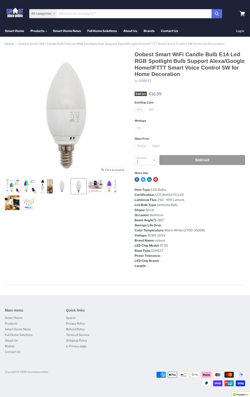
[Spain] (156, 150)
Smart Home (14, 31)
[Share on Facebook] (137, 179)
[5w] (140, 132)
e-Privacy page (76, 346)
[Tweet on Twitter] (143, 179)
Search (71, 318)
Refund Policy (75, 329)
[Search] (217, 13)
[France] (142, 150)
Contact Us (169, 31)
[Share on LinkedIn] (149, 179)
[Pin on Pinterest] (155, 179)
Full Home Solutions (102, 31)
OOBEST (145, 81)
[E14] (140, 114)
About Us (130, 31)
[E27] (151, 114)
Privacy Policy (75, 323)
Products (37, 31)
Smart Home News (67, 31)
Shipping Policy (76, 340)
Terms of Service (77, 335)
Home (9, 44)
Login (240, 31)
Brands (149, 31)
